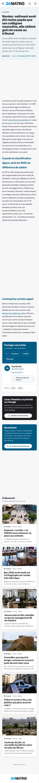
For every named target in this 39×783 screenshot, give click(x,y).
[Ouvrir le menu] (3, 3)
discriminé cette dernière (18, 120)
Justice (13, 391)
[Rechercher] (29, 3)
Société (6, 12)
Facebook (15, 354)
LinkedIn (26, 354)
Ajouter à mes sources (19, 419)
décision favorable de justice (14, 313)
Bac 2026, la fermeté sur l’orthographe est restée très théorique (17, 576)
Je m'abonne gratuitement (19, 449)
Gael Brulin (6, 56)
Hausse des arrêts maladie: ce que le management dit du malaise (14, 619)
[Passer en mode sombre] (35, 3)
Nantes (20, 391)
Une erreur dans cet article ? (22, 382)
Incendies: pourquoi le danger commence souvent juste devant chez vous (18, 663)
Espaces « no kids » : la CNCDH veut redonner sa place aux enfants (17, 535)
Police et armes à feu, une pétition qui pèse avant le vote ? (18, 706)
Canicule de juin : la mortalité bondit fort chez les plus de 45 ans (18, 748)
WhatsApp (9, 359)
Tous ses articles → (17, 372)
